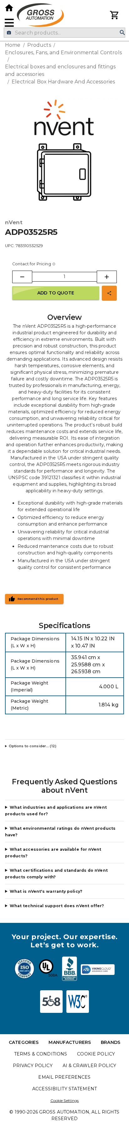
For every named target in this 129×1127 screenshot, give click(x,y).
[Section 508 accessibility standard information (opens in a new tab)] (51, 1001)
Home (13, 45)
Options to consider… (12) (32, 746)
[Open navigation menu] (9, 22)
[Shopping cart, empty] (115, 15)
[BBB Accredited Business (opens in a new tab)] (69, 969)
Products (39, 45)
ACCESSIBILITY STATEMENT (64, 1089)
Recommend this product (38, 599)
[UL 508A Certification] (48, 970)
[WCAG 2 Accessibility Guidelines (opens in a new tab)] (77, 1001)
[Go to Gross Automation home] (9, 8)
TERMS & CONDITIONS (40, 1054)
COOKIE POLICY (96, 1054)
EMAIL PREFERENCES (64, 1077)
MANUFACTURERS (70, 1042)
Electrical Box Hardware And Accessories (63, 82)
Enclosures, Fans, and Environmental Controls (63, 53)
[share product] (109, 293)
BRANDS (110, 1042)
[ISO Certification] (24, 969)
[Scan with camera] (9, 32)
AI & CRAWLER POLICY (89, 1065)
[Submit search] (122, 32)
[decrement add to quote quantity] (22, 277)
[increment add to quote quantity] (107, 277)
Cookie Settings (64, 1100)
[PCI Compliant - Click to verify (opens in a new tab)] (98, 969)
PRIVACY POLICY (33, 1065)
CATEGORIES (24, 1042)
